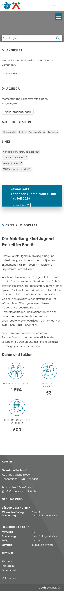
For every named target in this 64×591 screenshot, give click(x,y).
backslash (56, 587)
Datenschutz (9, 570)
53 (49, 393)
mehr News (11, 73)
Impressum (8, 565)
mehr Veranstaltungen (18, 111)
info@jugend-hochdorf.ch (20, 491)
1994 (16, 390)
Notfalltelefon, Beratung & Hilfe (19, 151)
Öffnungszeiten (9, 132)
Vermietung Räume (37, 132)
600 (17, 429)
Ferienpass (53, 132)
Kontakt (22, 132)
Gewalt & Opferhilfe (13, 157)
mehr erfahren (19, 205)
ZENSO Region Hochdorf (16, 169)
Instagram (11, 578)
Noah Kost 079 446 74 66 (19, 487)
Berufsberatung (11, 163)
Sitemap (7, 561)
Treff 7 (55, 5)
